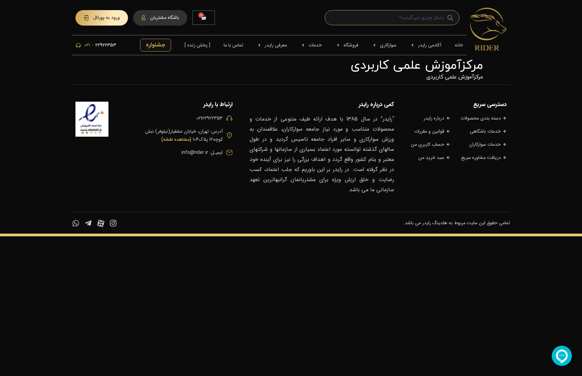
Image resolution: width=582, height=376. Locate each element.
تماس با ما (233, 45)
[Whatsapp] (75, 223)
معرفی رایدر (276, 45)
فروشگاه (351, 45)
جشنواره (155, 44)
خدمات (315, 45)
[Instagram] (113, 223)
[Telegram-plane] (88, 223)
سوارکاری (388, 45)
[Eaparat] (100, 223)
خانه (459, 45)
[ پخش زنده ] (197, 45)
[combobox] (392, 17)
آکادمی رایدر (429, 45)
